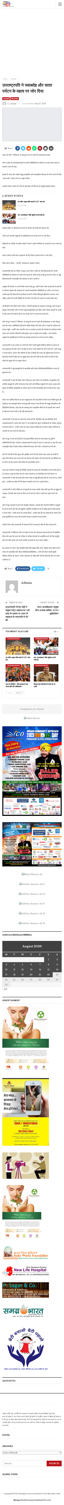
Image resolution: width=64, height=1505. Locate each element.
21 (40, 974)
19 (22, 974)
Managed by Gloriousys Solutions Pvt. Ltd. (32, 1500)
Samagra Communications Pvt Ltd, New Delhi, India (39, 1494)
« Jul (4, 989)
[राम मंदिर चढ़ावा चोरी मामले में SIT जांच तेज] (9, 205)
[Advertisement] (32, 43)
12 (22, 969)
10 (6, 969)
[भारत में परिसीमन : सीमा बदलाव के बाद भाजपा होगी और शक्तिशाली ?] (18, 672)
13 (31, 969)
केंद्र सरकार (14, 99)
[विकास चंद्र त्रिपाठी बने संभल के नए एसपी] (46, 672)
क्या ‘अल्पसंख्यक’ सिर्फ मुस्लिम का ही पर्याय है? (31, 215)
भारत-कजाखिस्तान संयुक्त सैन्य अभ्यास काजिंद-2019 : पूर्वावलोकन (47, 610)
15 (48, 969)
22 (48, 974)
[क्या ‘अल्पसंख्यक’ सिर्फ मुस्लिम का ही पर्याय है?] (9, 219)
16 (57, 969)
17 (6, 974)
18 (14, 974)
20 (31, 974)
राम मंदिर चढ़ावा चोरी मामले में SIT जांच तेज (31, 202)
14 (40, 969)
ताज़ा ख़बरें (6, 99)
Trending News (13, 639)
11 (14, 969)
